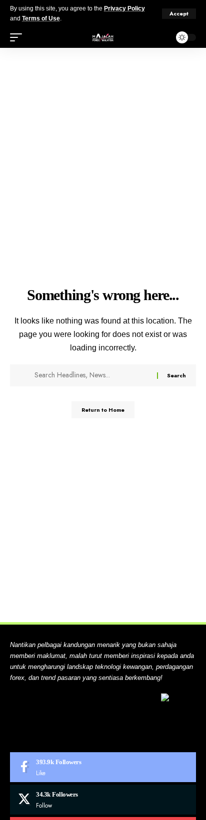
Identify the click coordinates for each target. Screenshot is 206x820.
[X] (103, 800)
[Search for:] (92, 375)
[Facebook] (103, 767)
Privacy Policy (124, 8)
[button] (179, 13)
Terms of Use (41, 18)
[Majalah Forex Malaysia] (103, 37)
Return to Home (103, 410)
